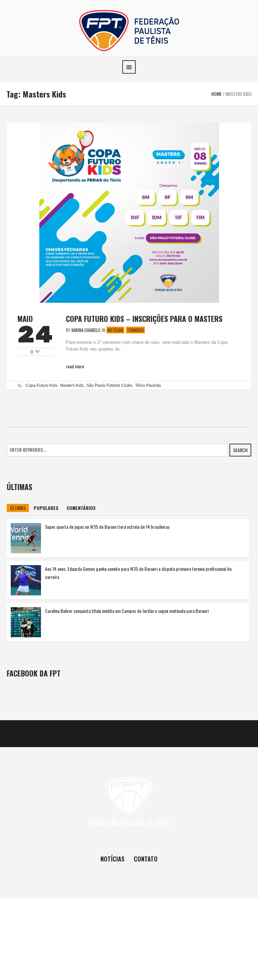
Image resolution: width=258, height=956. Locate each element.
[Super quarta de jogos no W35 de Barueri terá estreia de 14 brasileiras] (26, 537)
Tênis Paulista (148, 385)
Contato (146, 859)
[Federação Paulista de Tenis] (129, 29)
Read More (75, 366)
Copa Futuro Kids (41, 385)
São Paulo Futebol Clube (109, 385)
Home (216, 93)
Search (240, 449)
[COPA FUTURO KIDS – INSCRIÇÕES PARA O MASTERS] (129, 212)
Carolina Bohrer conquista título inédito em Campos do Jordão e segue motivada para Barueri (127, 610)
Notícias (115, 330)
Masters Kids (72, 385)
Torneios (135, 330)
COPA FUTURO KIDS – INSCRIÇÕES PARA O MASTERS (144, 318)
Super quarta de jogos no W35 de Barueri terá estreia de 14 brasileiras (107, 526)
